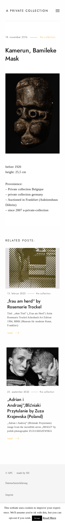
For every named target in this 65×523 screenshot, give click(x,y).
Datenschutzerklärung (16, 483)
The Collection (47, 37)
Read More (49, 517)
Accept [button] (37, 518)
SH (27, 472)
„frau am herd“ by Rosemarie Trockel (24, 304)
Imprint (9, 494)
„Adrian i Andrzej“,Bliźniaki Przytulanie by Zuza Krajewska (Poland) (25, 408)
